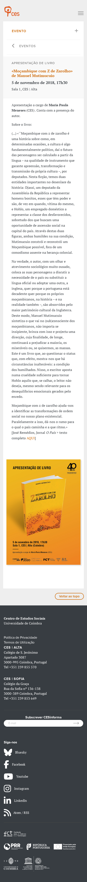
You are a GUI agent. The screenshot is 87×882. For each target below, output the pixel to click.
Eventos (27, 46)
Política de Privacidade (20, 637)
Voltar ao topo (69, 596)
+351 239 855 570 (23, 667)
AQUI (31, 438)
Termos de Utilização (19, 642)
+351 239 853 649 (23, 698)
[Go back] (13, 46)
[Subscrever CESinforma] (78, 723)
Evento (19, 31)
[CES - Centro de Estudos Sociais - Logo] (11, 9)
